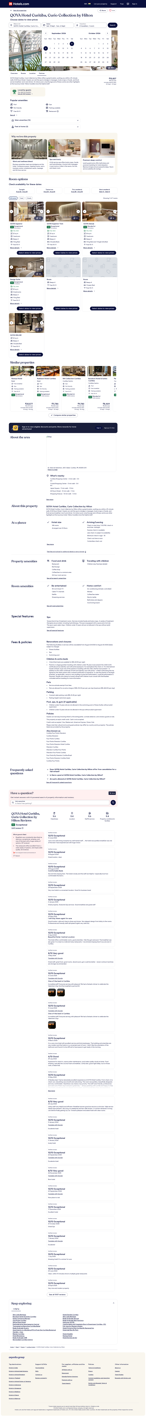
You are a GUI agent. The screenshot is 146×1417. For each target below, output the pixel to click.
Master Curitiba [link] (18, 1334)
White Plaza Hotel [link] (19, 1322)
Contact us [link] (38, 1374)
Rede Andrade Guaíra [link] (21, 1328)
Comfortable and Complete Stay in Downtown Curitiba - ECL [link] (84, 1324)
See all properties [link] (19, 10)
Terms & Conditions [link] (94, 1368)
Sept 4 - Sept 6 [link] (104, 192)
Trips (122, 4)
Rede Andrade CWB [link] (20, 1338)
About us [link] (118, 1368)
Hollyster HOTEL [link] (68, 1322)
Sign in (134, 4)
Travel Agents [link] (66, 1383)
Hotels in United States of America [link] (20, 1381)
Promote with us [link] (67, 1380)
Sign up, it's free (109, 428)
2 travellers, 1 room (87, 26)
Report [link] (17, 855)
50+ (112, 68)
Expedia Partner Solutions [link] (70, 1376)
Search (112, 25)
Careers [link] (117, 1371)
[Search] (113, 802)
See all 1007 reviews (57, 1295)
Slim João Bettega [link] (19, 1315)
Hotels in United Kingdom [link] (17, 1374)
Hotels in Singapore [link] (15, 1388)
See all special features (55, 630)
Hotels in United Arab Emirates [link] (18, 1371)
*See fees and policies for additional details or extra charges (65, 552)
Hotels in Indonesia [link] (15, 1385)
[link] (112, 10)
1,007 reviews (16, 828)
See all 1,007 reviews (24, 94)
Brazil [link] (17, 1347)
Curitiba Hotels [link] (31, 1347)
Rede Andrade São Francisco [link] (73, 1320)
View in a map (53, 470)
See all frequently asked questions (59, 782)
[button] (54, 44)
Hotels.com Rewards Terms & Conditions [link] (97, 1384)
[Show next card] (116, 388)
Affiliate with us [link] (67, 1369)
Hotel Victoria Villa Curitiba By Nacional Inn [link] (78, 1328)
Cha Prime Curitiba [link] (19, 1320)
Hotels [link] (12, 1347)
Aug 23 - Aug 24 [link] (49, 192)
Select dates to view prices (30, 253)
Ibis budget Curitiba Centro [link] (23, 1340)
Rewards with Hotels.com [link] (123, 1378)
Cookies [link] (90, 1374)
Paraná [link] (23, 1347)
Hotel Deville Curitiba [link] (70, 1315)
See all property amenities (56, 578)
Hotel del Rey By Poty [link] (70, 1330)
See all (12, 115)
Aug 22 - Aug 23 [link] (21, 192)
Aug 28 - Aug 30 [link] (77, 192)
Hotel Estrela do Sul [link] (70, 1338)
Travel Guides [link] (119, 1374)
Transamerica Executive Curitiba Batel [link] (26, 1326)
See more (49, 499)
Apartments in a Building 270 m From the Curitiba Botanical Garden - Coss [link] (34, 1331)
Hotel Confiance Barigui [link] (21, 1318)
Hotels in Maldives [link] (14, 1391)
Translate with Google (55, 958)
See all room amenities (55, 606)
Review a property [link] (41, 1378)
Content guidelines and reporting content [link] (99, 1379)
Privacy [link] (90, 1371)
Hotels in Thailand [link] (14, 1378)
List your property (100, 4)
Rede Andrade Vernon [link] (71, 1318)
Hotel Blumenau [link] (18, 1336)
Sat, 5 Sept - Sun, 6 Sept (55, 26)
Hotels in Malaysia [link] (14, 1398)
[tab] (16, 1308)
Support (114, 4)
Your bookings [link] (39, 1368)
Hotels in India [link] (13, 1368)
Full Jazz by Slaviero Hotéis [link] (73, 1326)
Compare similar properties (65, 415)
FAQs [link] (36, 1371)
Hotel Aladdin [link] (68, 1334)
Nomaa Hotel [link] (67, 1336)
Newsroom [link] (65, 1373)
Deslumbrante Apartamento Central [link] (26, 1324)
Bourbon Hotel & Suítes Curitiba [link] (24, 1317)
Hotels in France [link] (14, 1395)
